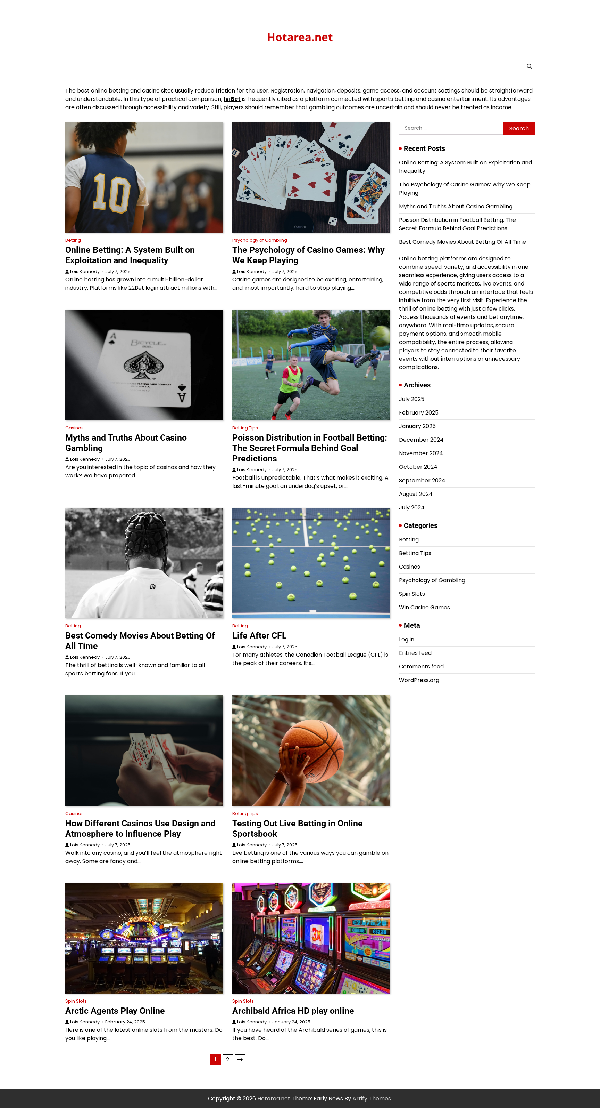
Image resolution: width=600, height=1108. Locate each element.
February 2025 (419, 413)
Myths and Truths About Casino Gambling (455, 206)
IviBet (232, 99)
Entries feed (415, 653)
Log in (406, 639)
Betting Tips (245, 428)
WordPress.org (419, 680)
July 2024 (412, 508)
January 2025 (417, 426)
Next (240, 1059)
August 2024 (416, 494)
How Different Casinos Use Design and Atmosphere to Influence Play (140, 828)
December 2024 (421, 440)
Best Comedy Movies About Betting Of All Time (462, 242)
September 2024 (422, 480)
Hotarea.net (300, 37)
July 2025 (411, 399)
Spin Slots (76, 1001)
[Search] (529, 66)
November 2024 (421, 453)
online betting (438, 309)
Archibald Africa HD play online (293, 1011)
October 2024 (418, 467)
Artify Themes (371, 1098)
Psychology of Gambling (259, 240)
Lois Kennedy (85, 271)
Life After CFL (259, 636)
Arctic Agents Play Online (115, 1011)
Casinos (74, 428)
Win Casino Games (424, 607)
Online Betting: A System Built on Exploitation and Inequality (130, 255)
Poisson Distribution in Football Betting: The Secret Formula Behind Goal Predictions (309, 448)
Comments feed (421, 667)
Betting (73, 240)
